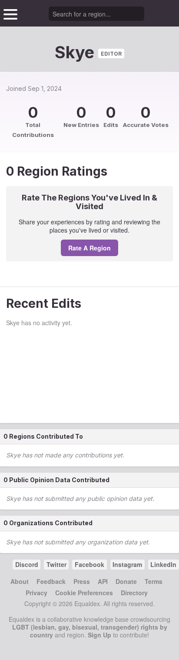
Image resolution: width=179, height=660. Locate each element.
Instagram (127, 564)
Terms (153, 581)
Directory (134, 592)
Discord (26, 564)
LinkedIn (163, 564)
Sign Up (99, 634)
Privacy (36, 592)
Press (81, 581)
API (103, 581)
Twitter (56, 564)
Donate (126, 581)
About (19, 581)
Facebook (89, 564)
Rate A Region (89, 247)
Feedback (51, 581)
